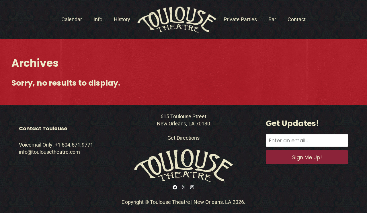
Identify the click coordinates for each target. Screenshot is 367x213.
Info (97, 19)
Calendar (71, 19)
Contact (297, 19)
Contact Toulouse (43, 128)
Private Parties (240, 19)
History (122, 19)
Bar (272, 19)
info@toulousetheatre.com (49, 152)
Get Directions (183, 138)
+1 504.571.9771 (74, 145)
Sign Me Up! (307, 157)
